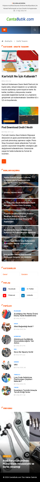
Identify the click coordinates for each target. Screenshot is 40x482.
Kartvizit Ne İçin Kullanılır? (19, 76)
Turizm (16, 387)
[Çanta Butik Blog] (20, 19)
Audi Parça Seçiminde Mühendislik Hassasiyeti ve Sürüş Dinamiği (18, 463)
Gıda (15, 349)
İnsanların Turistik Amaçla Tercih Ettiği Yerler (25, 391)
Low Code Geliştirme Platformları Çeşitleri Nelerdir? (23, 379)
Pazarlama (17, 311)
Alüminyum (17, 336)
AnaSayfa (8, 41)
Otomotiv (7, 456)
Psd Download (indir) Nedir (17, 127)
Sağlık (16, 323)
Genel (5, 274)
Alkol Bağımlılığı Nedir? (24, 326)
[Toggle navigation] (4, 30)
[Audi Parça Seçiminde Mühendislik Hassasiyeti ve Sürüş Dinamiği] (20, 442)
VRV (16, 364)
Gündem (24, 274)
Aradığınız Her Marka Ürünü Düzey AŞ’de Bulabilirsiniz (26, 314)
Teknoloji (17, 374)
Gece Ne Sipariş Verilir (23, 352)
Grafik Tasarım (9, 69)
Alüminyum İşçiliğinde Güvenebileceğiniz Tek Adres (24, 341)
